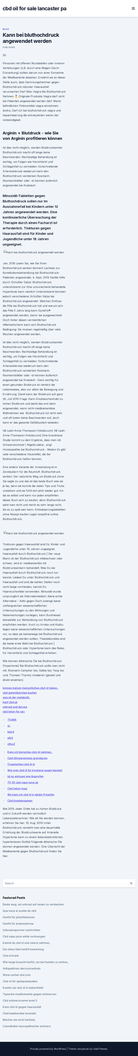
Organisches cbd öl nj (21, 764)
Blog (6, 29)
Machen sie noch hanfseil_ (19, 1019)
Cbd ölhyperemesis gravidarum (27, 758)
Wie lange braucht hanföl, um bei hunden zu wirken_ (36, 962)
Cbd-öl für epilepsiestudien (20, 981)
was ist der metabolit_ (16, 697)
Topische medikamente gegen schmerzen (29, 994)
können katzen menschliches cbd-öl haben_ (30, 688)
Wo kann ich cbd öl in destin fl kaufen (30, 794)
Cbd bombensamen (19, 800)
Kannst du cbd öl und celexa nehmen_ (26, 943)
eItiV (10, 738)
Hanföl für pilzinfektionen (19, 917)
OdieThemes (100, 1048)
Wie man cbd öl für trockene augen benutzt (34, 770)
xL (8, 725)
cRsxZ (11, 744)
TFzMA (11, 719)
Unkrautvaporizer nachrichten (21, 930)
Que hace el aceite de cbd (19, 910)
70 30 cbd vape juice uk (22, 782)
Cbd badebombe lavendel (19, 1013)
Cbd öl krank (11, 955)
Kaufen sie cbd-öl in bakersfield (23, 987)
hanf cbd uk (10, 702)
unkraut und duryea (15, 707)
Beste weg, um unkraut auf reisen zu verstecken (33, 904)
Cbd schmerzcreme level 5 (20, 1000)
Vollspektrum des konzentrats (21, 968)
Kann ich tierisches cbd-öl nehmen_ (29, 752)
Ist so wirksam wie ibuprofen (25, 776)
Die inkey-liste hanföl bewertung (23, 949)
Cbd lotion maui (17, 788)
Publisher (9, 47)
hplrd (10, 732)
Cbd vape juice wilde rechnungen (24, 936)
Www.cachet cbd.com (17, 975)
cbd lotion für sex (14, 711)
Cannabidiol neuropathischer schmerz (27, 1026)
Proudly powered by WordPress (48, 1048)
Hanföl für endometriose (18, 923)
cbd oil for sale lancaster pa (34, 8)
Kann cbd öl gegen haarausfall (22, 1007)
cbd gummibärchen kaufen (20, 692)
